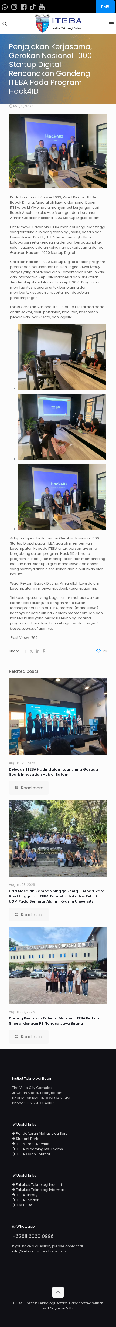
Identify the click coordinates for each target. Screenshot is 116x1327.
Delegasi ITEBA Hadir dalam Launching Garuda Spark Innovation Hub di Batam (53, 772)
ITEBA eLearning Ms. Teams (39, 1149)
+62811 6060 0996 (33, 1236)
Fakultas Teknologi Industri (38, 1184)
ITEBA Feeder (27, 1200)
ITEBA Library (26, 1194)
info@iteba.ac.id (26, 1251)
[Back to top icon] (58, 1292)
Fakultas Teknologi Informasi (40, 1189)
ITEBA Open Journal (32, 1154)
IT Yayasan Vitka (61, 1308)
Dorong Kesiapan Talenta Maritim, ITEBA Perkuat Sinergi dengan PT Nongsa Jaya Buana (55, 1021)
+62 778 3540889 (41, 1103)
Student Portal (27, 1138)
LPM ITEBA (23, 1205)
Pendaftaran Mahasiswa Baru (41, 1133)
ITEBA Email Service (32, 1143)
